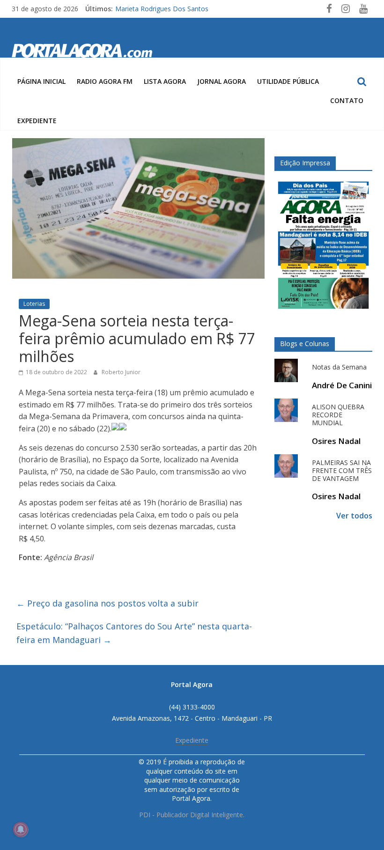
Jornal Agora (221, 81)
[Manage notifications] (20, 829)
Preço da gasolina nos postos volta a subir (107, 603)
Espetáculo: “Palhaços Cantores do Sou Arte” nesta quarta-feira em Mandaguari (134, 633)
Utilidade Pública (288, 81)
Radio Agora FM (105, 81)
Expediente (37, 120)
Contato (346, 100)
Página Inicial (41, 81)
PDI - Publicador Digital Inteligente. (191, 814)
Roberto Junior (121, 372)
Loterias (34, 304)
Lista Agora (165, 81)
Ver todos (354, 515)
